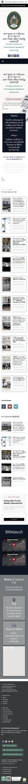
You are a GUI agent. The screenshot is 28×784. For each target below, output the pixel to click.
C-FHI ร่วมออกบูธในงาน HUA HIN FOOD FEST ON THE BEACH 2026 (19, 340)
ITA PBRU (4, 704)
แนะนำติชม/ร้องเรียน (6, 773)
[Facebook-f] (3, 741)
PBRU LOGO (5, 708)
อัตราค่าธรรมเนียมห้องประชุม (8, 684)
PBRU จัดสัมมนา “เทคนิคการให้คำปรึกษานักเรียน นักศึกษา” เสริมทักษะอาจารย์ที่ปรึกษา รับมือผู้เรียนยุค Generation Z (19, 321)
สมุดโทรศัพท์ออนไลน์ (6, 769)
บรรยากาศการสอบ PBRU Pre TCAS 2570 (19, 278)
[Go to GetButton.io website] (24, 782)
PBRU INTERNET (6, 722)
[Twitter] (6, 741)
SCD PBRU (5, 716)
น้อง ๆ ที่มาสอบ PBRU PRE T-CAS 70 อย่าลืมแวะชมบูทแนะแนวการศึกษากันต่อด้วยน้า (19, 466)
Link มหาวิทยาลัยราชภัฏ (7, 714)
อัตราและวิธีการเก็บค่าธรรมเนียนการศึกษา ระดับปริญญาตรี (8, 687)
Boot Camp (5, 699)
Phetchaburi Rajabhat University (14, 2)
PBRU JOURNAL (6, 710)
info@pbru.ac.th (17, 734)
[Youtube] (9, 741)
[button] (2, 61)
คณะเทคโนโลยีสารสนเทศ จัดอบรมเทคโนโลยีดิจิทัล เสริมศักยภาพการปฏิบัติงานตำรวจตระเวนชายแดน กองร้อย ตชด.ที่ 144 (19, 202)
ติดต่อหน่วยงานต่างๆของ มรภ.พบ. (9, 767)
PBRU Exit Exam (6, 695)
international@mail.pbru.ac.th (8, 736)
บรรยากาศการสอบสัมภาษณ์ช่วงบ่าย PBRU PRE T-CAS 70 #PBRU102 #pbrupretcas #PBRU (19, 241)
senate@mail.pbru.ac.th (14, 636)
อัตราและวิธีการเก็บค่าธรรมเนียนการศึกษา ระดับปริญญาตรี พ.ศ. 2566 (9, 690)
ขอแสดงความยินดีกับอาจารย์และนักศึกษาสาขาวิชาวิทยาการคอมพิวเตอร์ (19, 440)
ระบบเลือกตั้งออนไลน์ (6, 720)
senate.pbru (14, 641)
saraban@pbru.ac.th (8, 734)
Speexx (4, 697)
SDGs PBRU (5, 718)
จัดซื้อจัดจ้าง (5, 702)
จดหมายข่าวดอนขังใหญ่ (7, 712)
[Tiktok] (12, 741)
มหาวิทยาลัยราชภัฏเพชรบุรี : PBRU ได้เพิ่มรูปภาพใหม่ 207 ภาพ (19, 379)
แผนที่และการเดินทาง (6, 771)
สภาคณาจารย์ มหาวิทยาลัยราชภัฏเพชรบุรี (13, 5)
